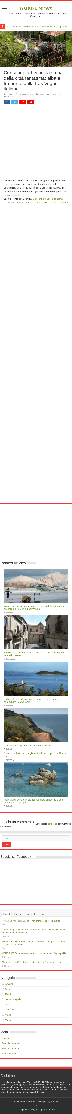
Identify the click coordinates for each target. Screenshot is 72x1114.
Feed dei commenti (11, 1048)
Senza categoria (13, 999)
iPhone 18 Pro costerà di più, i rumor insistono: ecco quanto (31, 921)
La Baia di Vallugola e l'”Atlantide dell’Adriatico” (29, 745)
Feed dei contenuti (11, 1043)
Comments (31, 914)
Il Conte (10, 94)
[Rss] (36, 1106)
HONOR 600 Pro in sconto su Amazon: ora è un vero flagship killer (36, 26)
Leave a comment (57, 94)
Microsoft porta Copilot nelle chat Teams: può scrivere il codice (32, 962)
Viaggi (41, 94)
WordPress (30, 1101)
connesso (52, 824)
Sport (7, 1004)
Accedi (5, 1038)
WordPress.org (9, 1053)
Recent (6, 914)
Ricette (8, 994)
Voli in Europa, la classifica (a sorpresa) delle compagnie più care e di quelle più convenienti (34, 607)
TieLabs (54, 1101)
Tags (42, 914)
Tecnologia (10, 1009)
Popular (17, 914)
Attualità (9, 984)
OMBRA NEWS (36, 8)
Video (8, 1020)
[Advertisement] (36, 143)
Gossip (8, 989)
